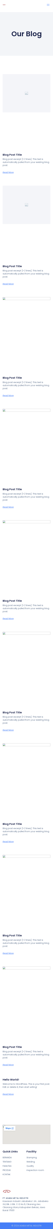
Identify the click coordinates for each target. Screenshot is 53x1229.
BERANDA (7, 1157)
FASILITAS (7, 1166)
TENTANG (7, 1161)
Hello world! (11, 1079)
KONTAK (6, 1174)
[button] (48, 5)
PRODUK (7, 1170)
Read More (8, 172)
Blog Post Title (12, 155)
